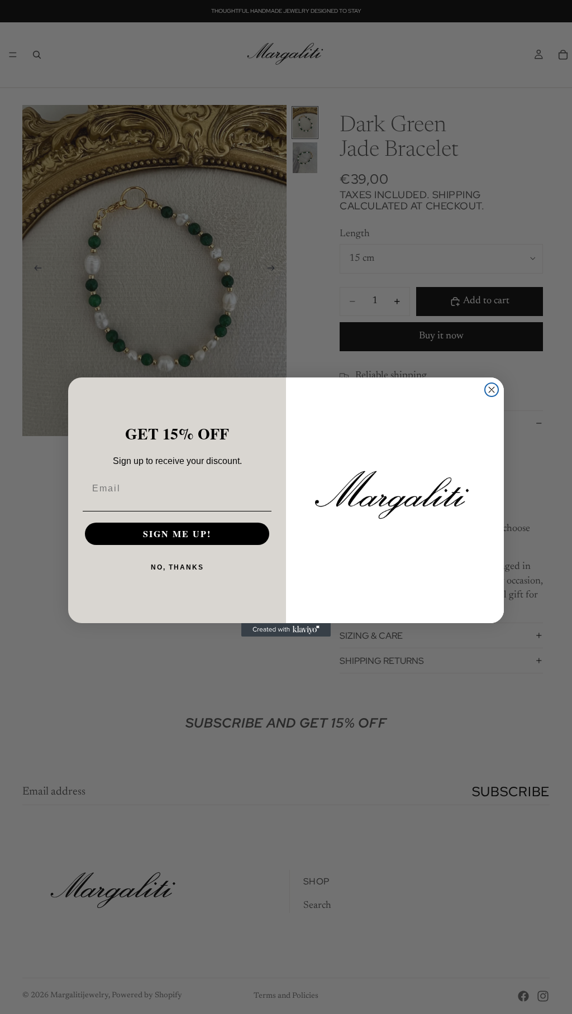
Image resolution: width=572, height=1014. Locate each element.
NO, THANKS (177, 567)
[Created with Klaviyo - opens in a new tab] (286, 630)
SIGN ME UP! (177, 533)
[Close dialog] (491, 389)
